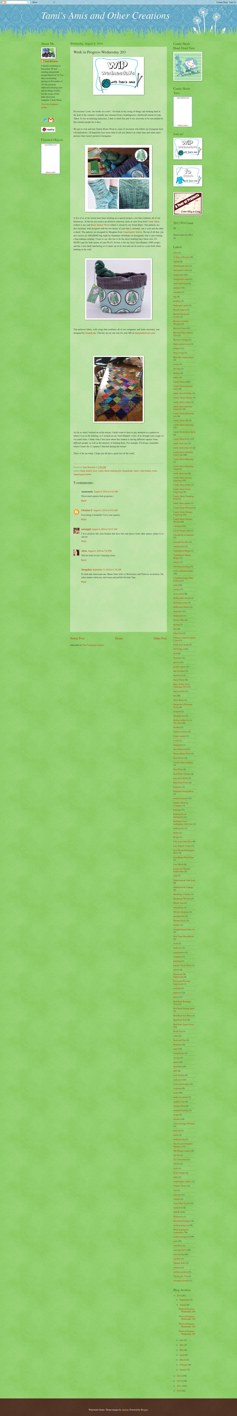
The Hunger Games (182, 1150)
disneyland (178, 615)
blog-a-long (178, 352)
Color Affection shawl (183, 570)
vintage (176, 1198)
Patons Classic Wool (182, 965)
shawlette (177, 1066)
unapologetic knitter (83, 474)
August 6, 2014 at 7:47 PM (100, 550)
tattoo (175, 1134)
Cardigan (177, 526)
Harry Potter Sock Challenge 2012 (181, 685)
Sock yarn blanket (181, 1083)
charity (176, 562)
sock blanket (145, 470)
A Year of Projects (181, 257)
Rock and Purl (179, 1040)
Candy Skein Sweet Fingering (182, 490)
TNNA (176, 1163)
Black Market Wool (100, 224)
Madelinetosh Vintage (183, 887)
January (183, 1369)
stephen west (179, 1101)
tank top (177, 1130)
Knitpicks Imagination (183, 791)
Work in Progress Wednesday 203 (187, 1332)
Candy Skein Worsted (183, 507)
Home (119, 638)
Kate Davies (178, 757)
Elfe (175, 628)
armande (177, 292)
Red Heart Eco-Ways (182, 1015)
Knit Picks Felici (180, 782)
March (183, 1359)
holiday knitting (180, 731)
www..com (50, 145)
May (182, 1349)
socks (154, 470)
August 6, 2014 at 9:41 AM (105, 510)
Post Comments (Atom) (93, 644)
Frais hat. (177, 657)
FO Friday (178, 649)
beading (176, 300)
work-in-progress (181, 1236)
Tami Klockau (51, 61)
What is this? (51, 172)
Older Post (160, 638)
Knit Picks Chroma (181, 773)
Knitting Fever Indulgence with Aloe (183, 822)
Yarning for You (180, 1276)
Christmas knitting (181, 566)
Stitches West (179, 1105)
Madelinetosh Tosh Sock (184, 880)
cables (176, 377)
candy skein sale (180, 473)
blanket (176, 348)
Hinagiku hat (179, 715)
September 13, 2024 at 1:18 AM (107, 569)
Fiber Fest (177, 633)
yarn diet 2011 (179, 1249)
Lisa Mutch (178, 864)
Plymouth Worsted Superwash (181, 982)
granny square (179, 666)
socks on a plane (180, 1097)
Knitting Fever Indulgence (180, 815)
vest (175, 1190)
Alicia (84, 551)
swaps (176, 1114)
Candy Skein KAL (181, 438)
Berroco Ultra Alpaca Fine (183, 334)
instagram (177, 744)
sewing (176, 1057)
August (183, 1304)
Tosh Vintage (179, 1172)
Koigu (176, 837)
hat (174, 695)
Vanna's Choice (180, 1185)
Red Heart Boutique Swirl (182, 1003)
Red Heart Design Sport (184, 1008)
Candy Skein (153, 221)
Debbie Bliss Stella (181, 598)
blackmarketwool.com (145, 332)
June (182, 1344)
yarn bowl (177, 1245)
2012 (179, 1380)
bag (175, 296)
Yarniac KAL (179, 1262)
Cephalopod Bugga (181, 550)
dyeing (176, 624)
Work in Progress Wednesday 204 (187, 1325)
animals (176, 287)
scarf (175, 1048)
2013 (179, 1375)
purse (175, 996)
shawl (136, 470)
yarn (175, 1241)
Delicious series (180, 602)
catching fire (178, 546)
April (182, 1354)
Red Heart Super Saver (183, 1024)
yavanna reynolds (181, 1280)
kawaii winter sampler (183, 762)
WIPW (176, 1212)
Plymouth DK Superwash (179, 975)
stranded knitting (180, 1110)
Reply (84, 500)
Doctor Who (178, 620)
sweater (176, 1118)
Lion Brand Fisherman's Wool (184, 851)
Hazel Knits (178, 699)
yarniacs (177, 1267)
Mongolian (86, 569)
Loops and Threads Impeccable (181, 870)
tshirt (175, 1177)
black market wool (88, 470)
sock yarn (177, 1079)
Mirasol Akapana (181, 911)
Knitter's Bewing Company (180, 804)
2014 (175, 252)
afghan (176, 261)
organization (179, 952)
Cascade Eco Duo (181, 541)
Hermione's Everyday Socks (183, 706)
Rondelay (177, 1044)
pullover (177, 992)
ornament (177, 956)
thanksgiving (179, 1139)
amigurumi (178, 274)
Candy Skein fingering (183, 424)
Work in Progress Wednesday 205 (187, 1318)
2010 (179, 1390)
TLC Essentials (180, 1159)
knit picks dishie (180, 778)
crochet (176, 589)
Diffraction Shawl (181, 606)
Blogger (144, 1409)
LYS (175, 875)
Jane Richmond (180, 749)
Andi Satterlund (180, 283)
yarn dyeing (178, 1254)
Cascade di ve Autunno (183, 534)
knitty (176, 832)
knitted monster (180, 798)
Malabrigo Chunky (181, 894)
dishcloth (177, 611)
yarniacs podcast (180, 1271)
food (175, 653)
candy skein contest (182, 402)
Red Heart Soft (180, 1019)
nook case (177, 947)
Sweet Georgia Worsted (183, 1123)
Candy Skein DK (180, 420)
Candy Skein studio (182, 484)
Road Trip (177, 1031)
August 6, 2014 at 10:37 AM (104, 529)
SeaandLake (90, 332)
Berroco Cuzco (180, 328)
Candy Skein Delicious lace (183, 415)
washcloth (177, 1207)
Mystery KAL (179, 920)
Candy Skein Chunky (182, 397)
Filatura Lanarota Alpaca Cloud (184, 639)
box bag (176, 368)
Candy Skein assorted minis (183, 387)
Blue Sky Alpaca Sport (183, 357)
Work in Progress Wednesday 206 (187, 1310)
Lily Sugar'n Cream (182, 845)
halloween (178, 675)
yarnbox (177, 1258)
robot (175, 1035)
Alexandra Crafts (181, 270)
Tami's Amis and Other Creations (105, 14)
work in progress (180, 1225)
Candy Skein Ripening (183, 459)
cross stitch (178, 593)
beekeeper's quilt (180, 305)
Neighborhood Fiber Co (184, 929)
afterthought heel (181, 265)
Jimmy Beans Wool (182, 753)
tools (175, 1168)
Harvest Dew (179, 691)
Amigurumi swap (181, 279)
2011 (179, 1385)
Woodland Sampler (182, 1220)
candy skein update (181, 503)
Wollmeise (178, 1216)
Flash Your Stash (180, 644)
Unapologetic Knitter (132, 231)
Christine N (86, 510)
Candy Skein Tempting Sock (183, 497)
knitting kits (115, 470)
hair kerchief (179, 670)
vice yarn (177, 1194)
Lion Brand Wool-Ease (183, 857)
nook (175, 943)
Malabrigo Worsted (182, 898)
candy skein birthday (182, 393)
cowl (175, 585)
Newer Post (77, 638)
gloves (176, 662)
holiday (176, 727)
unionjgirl (86, 529)
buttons (176, 373)
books (176, 364)
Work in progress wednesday (181, 1231)
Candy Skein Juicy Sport (184, 431)
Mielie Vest (178, 902)
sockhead (177, 1088)
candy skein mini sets (182, 447)
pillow (176, 969)
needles (176, 924)
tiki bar (176, 1155)
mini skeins (178, 907)
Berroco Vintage (180, 339)
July (182, 1340)
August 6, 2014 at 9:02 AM (106, 491)
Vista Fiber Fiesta (181, 1203)
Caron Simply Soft (181, 530)
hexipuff (177, 711)
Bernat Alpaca (179, 309)
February (184, 1364)
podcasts (177, 988)
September (185, 1299)
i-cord (176, 740)
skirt (175, 1070)
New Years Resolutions (183, 936)
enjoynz (125, 1409)
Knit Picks (178, 769)
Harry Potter (179, 679)
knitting (176, 809)
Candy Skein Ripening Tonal (183, 467)
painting (177, 960)
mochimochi (179, 916)
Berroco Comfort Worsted (181, 322)
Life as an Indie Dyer (182, 841)
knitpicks (177, 786)
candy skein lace (180, 443)
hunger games (179, 735)
